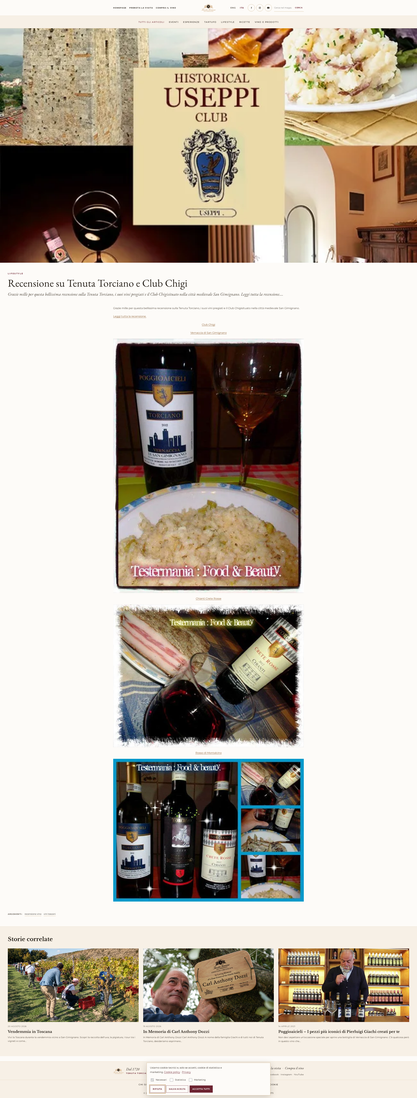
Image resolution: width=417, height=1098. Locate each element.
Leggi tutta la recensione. (129, 316)
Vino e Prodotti (267, 22)
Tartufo (210, 22)
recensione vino (33, 914)
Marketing (200, 1079)
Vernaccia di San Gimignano (208, 332)
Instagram (286, 1074)
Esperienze (191, 22)
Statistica (180, 1079)
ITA (242, 8)
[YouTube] (268, 7)
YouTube (299, 1074)
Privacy (186, 1072)
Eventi (174, 22)
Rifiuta (157, 1089)
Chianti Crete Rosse (208, 598)
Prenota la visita (141, 8)
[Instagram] (259, 7)
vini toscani (50, 914)
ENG (233, 8)
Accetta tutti (201, 1089)
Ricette (244, 22)
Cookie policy (172, 1072)
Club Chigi (208, 324)
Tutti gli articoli (151, 22)
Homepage (119, 8)
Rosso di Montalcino (208, 752)
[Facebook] (251, 7)
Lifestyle (228, 22)
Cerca (298, 8)
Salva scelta (177, 1089)
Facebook (273, 1074)
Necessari (161, 1079)
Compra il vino (166, 8)
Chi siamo (146, 1084)
